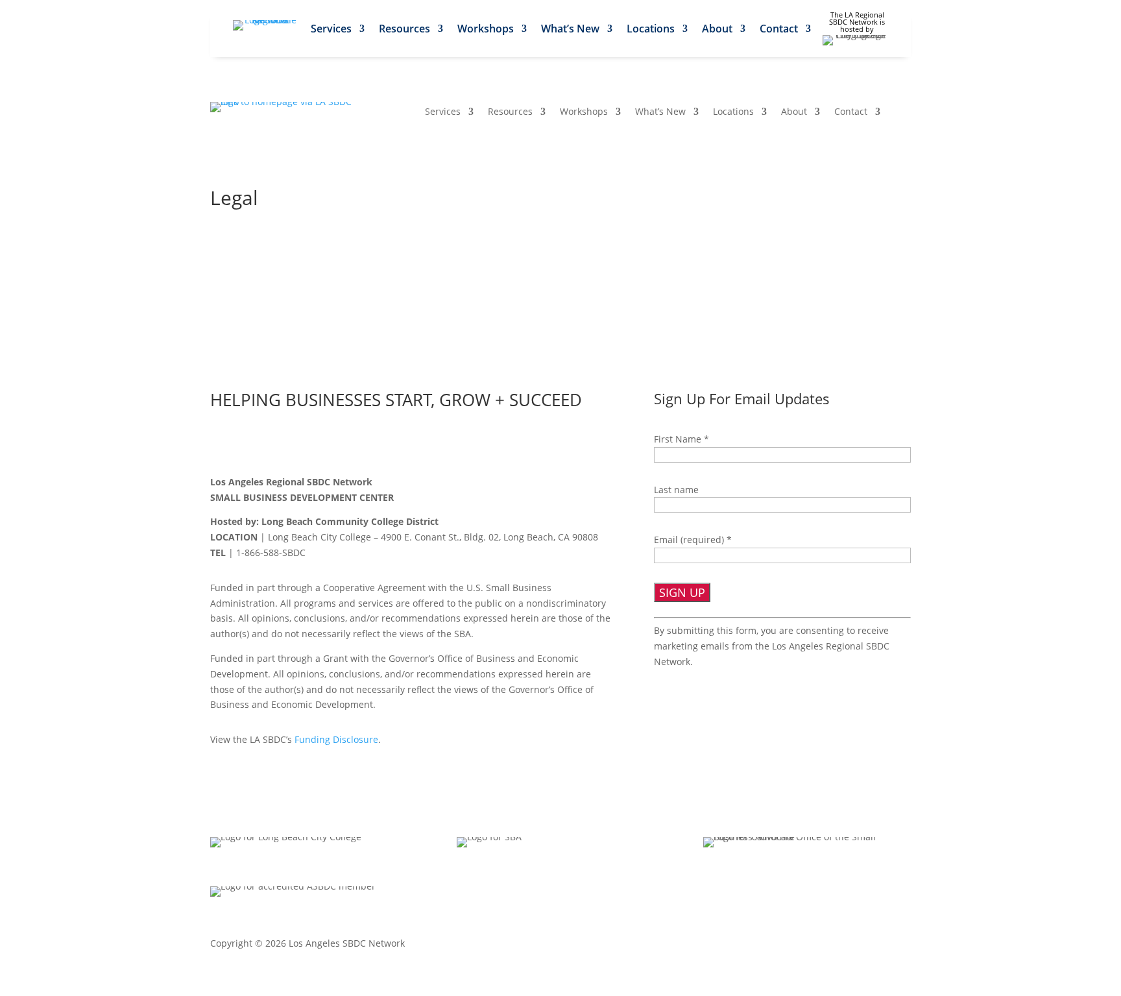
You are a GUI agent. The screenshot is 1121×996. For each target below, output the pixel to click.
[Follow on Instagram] (302, 444)
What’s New (570, 30)
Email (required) (693, 539)
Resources (404, 30)
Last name (676, 489)
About (717, 30)
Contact (779, 30)
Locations (651, 30)
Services (331, 30)
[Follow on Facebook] (220, 444)
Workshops (485, 30)
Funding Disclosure (336, 739)
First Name (681, 439)
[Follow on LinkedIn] (275, 444)
